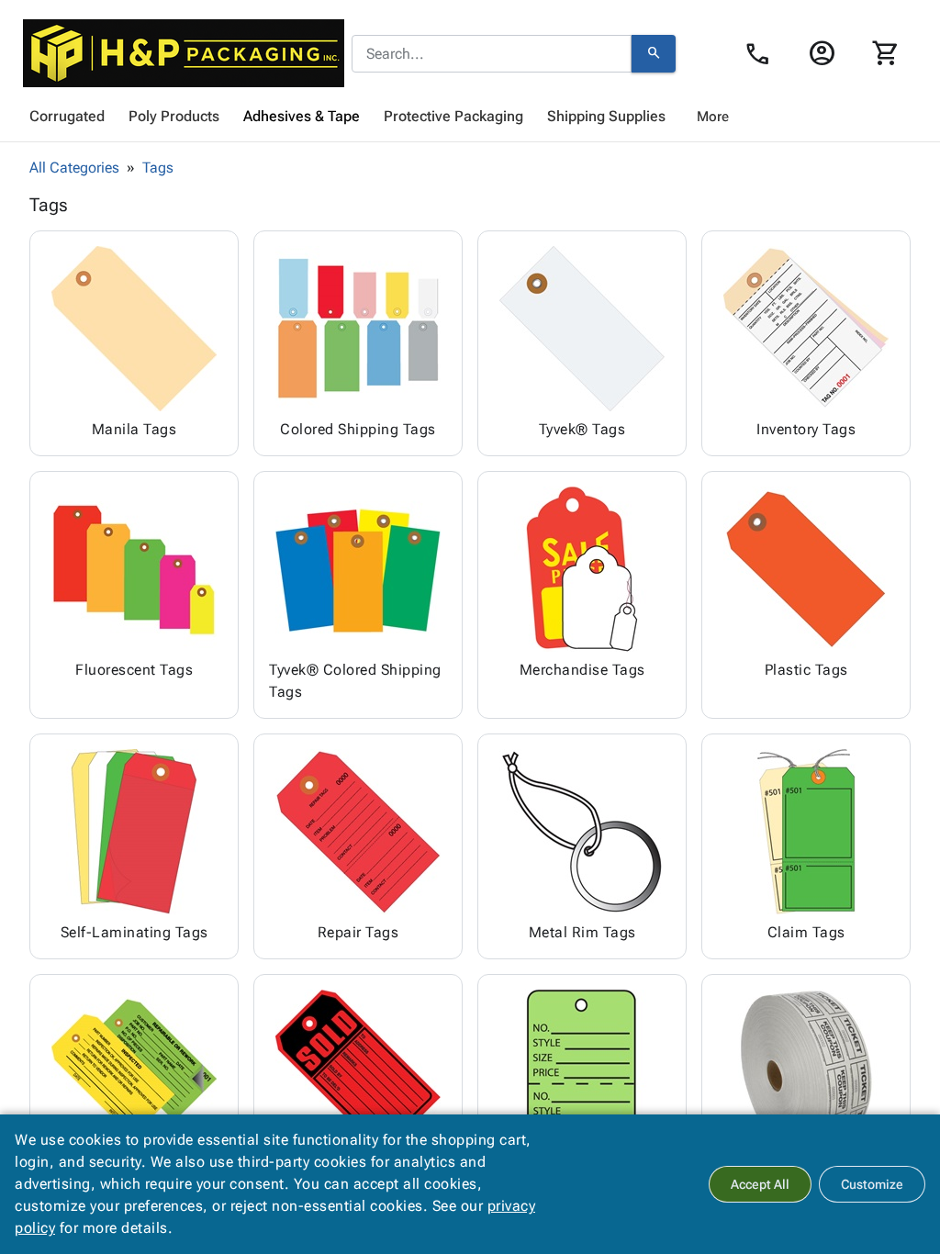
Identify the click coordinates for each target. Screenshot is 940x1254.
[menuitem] (67, 116)
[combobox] (491, 54)
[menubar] (470, 116)
